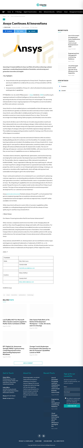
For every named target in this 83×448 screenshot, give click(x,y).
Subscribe (38, 441)
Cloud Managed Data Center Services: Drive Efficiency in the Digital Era (73, 69)
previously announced (13, 194)
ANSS (41, 95)
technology (30, 295)
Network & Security (49, 12)
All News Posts (59, 441)
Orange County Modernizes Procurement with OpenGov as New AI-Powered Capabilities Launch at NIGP (40, 349)
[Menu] (3, 12)
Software (59, 12)
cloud (8, 295)
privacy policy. (76, 403)
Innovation (14, 295)
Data (40, 12)
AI (12, 12)
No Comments (26, 27)
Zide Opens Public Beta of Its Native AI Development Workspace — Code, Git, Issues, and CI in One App (40, 322)
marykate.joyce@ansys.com (27, 268)
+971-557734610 (11, 396)
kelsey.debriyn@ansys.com (26, 282)
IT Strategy (18, 12)
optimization (22, 295)
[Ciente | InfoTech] (41, 5)
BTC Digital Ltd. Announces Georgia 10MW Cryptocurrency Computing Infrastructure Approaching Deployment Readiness (13, 350)
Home (9, 12)
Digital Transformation (30, 12)
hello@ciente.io (10, 398)
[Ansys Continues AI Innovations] (28, 49)
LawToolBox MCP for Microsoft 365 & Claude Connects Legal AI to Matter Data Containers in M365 (15, 322)
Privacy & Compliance (26, 441)
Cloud (65, 12)
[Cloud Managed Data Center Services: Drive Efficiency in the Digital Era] (62, 68)
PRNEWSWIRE (7, 27)
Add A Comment (28, 363)
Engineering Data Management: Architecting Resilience (73, 56)
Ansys (31, 95)
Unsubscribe (48, 441)
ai (4, 295)
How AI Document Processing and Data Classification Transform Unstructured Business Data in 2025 (74, 41)
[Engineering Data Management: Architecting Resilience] (62, 55)
